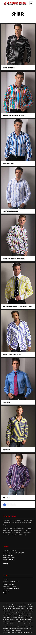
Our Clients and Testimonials (11, 582)
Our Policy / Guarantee (9, 586)
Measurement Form (8, 584)
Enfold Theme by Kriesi (28, 632)
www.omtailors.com (8, 559)
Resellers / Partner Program (11, 588)
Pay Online (6, 590)
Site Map (5, 593)
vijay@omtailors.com (9, 557)
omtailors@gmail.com (9, 555)
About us (5, 579)
